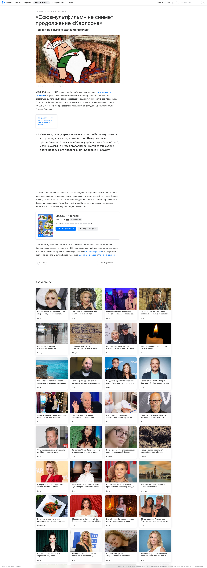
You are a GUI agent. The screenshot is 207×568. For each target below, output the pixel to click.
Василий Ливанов (87, 255)
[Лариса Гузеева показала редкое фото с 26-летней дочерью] (52, 408)
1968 (57, 219)
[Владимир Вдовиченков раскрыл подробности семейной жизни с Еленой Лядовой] (121, 373)
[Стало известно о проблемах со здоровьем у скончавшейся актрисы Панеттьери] (52, 304)
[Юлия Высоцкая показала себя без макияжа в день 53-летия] (155, 546)
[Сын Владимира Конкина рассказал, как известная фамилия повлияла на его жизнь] (86, 408)
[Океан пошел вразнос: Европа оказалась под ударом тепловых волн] (52, 373)
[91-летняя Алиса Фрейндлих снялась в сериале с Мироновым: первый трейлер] (155, 304)
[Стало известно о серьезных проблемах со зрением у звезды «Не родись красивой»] (121, 477)
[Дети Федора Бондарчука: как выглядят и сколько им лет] (155, 408)
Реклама (18, 566)
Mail (3, 566)
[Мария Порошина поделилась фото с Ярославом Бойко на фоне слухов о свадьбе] (121, 304)
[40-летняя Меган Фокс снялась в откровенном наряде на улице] (86, 442)
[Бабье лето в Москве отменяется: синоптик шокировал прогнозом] (52, 339)
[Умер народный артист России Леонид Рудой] (155, 339)
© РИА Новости (60, 11)
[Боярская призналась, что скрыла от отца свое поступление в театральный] (52, 546)
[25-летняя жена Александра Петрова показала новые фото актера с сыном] (155, 511)
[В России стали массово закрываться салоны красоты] (121, 408)
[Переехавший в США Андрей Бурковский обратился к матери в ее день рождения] (155, 373)
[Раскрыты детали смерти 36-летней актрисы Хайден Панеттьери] (52, 477)
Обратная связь (198, 566)
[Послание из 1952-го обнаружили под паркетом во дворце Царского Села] (86, 339)
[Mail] (3, 2)
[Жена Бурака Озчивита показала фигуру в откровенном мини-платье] (121, 511)
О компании (10, 566)
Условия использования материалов (179, 566)
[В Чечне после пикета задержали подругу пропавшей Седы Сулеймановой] (121, 442)
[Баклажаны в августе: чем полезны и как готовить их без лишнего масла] (52, 511)
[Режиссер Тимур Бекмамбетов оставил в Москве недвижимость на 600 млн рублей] (86, 373)
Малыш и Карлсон (67, 215)
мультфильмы (76, 219)
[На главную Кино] (8, 2)
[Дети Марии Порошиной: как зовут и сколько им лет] (86, 304)
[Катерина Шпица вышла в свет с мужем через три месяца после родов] (86, 477)
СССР (63, 219)
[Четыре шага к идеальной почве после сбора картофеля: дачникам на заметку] (155, 442)
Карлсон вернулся (93, 251)
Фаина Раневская (106, 255)
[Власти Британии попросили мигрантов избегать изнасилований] (155, 477)
